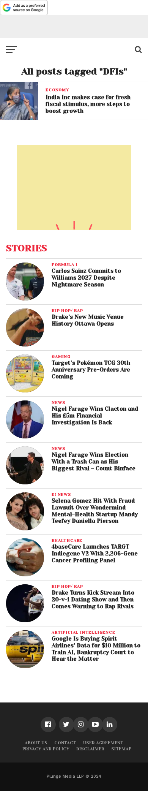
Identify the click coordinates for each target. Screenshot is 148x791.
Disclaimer (90, 749)
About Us (36, 742)
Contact (65, 742)
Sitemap (121, 749)
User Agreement (103, 742)
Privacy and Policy (45, 749)
